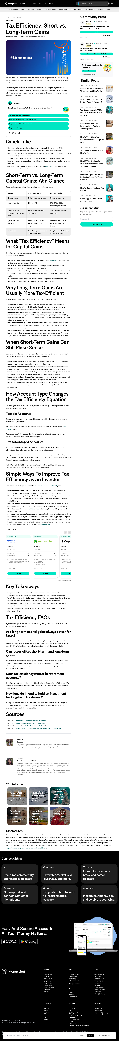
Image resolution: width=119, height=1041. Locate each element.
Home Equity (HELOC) (50, 987)
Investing (71, 982)
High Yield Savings (74, 980)
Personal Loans (48, 974)
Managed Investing (74, 984)
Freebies (71, 994)
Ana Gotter (15, 36)
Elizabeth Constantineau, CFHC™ (35, 36)
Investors (46, 1016)
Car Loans (46, 991)
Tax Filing (97, 985)
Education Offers (99, 987)
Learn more (24, 1036)
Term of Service (73, 1012)
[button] (103, 1035)
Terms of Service (60, 1032)
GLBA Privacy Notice (74, 1019)
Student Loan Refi (99, 978)
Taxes (13, 17)
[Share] (19, 133)
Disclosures (90, 1032)
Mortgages (47, 989)
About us (46, 1008)
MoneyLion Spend (74, 974)
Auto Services (98, 984)
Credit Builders (48, 982)
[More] (67, 103)
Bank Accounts (73, 976)
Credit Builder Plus (49, 984)
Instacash (46, 980)
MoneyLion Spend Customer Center (79, 1025)
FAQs (70, 1010)
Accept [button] (90, 1036)
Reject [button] (82, 1036)
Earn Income (72, 978)
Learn (7, 17)
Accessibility (72, 1023)
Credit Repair (98, 993)
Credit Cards (47, 976)
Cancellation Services (100, 995)
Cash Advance (48, 978)
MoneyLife (46, 1012)
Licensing (71, 1021)
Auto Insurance (98, 980)
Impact (46, 1019)
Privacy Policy (73, 1014)
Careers (46, 1010)
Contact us (72, 1008)
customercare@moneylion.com (103, 1014)
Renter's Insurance (99, 989)
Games (71, 992)
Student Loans (48, 985)
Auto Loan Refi (98, 982)
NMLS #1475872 (81, 1032)
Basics (19, 17)
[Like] (9, 133)
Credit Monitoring (99, 974)
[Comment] (13, 133)
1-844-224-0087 (98, 1012)
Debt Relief (97, 976)
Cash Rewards (73, 996)
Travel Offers (98, 991)
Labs (45, 1017)
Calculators (47, 1014)
